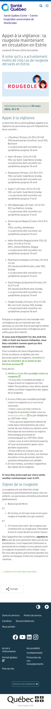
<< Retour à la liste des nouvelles (19, 571)
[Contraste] (38, 608)
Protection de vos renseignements (35, 660)
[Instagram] (35, 636)
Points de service (33, 615)
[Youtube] (23, 636)
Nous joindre (8, 626)
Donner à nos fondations (24, 684)
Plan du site (8, 668)
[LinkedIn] (29, 636)
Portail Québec (10, 659)
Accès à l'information (9, 650)
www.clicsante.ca (18, 415)
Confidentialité (34, 652)
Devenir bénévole (25, 621)
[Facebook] (15, 636)
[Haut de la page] (46, 608)
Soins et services (11, 615)
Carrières (7, 621)
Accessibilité (33, 648)
